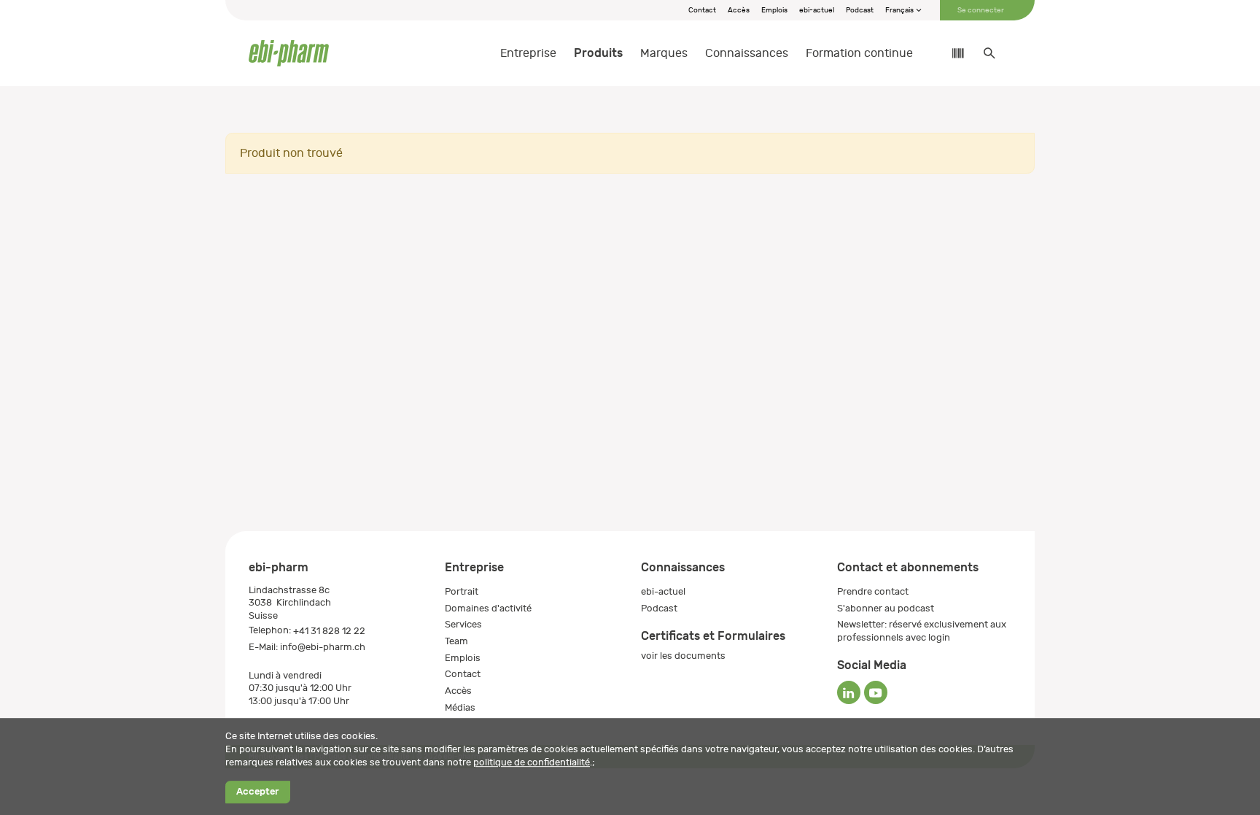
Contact (702, 10)
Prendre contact (873, 591)
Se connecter (980, 10)
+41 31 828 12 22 (329, 630)
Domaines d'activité (488, 608)
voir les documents (683, 655)
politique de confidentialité (531, 762)
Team (456, 641)
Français (900, 10)
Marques (664, 53)
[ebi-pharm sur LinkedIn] (848, 692)
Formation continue (859, 53)
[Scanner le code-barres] (950, 53)
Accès (739, 10)
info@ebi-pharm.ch (322, 646)
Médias (460, 707)
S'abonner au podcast (885, 608)
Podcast (860, 10)
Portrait (461, 591)
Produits (598, 53)
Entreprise (528, 53)
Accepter (257, 792)
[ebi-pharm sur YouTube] (875, 692)
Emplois (774, 10)
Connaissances (746, 53)
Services (463, 624)
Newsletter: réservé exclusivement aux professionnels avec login (921, 631)
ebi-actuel (816, 10)
